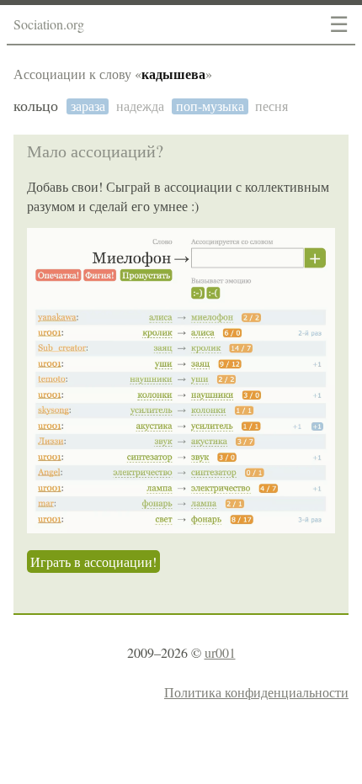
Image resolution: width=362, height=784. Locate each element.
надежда (140, 106)
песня (271, 106)
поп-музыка (210, 106)
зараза (88, 106)
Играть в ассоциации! (93, 561)
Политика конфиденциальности (256, 692)
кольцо (35, 106)
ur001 (220, 652)
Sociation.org (48, 24)
